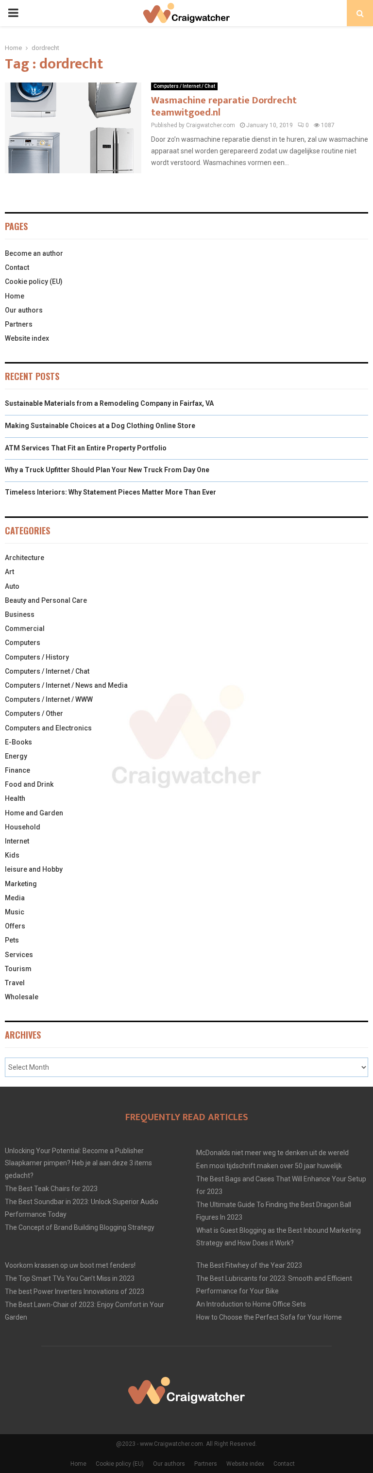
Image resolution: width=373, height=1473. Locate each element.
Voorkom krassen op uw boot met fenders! (70, 1265)
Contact (17, 267)
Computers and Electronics (48, 728)
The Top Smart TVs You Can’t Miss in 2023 (70, 1278)
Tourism (18, 969)
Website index (27, 338)
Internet (17, 841)
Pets (12, 940)
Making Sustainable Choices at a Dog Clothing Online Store (100, 426)
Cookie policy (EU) (34, 281)
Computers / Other (34, 713)
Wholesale (21, 997)
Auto (12, 586)
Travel (15, 983)
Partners (19, 324)
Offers (15, 926)
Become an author (34, 253)
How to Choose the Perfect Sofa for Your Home (269, 1317)
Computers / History (37, 657)
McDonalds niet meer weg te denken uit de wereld (272, 1153)
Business (19, 614)
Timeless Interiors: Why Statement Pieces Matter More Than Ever (110, 492)
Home (14, 296)
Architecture (24, 558)
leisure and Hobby (34, 869)
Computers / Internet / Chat (184, 86)
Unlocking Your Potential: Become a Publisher (74, 1151)
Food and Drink (29, 784)
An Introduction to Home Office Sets (251, 1304)
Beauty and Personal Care (46, 600)
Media (15, 898)
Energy (16, 756)
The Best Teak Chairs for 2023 (51, 1188)
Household (22, 827)
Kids (12, 855)
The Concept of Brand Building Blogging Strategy (79, 1227)
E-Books (18, 742)
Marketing (21, 884)
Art (9, 572)
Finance (17, 770)
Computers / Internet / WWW (49, 699)
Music (14, 912)
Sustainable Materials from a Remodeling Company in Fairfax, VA (109, 403)
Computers (22, 642)
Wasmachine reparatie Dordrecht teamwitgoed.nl (224, 106)
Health (15, 798)
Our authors (24, 310)
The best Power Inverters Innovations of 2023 (74, 1291)
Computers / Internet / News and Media (66, 685)
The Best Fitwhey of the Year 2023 (249, 1265)
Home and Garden (34, 813)
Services (19, 955)
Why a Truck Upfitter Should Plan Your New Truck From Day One (107, 470)
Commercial (25, 628)
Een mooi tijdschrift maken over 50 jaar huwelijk (269, 1166)
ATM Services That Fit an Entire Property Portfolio (86, 448)
